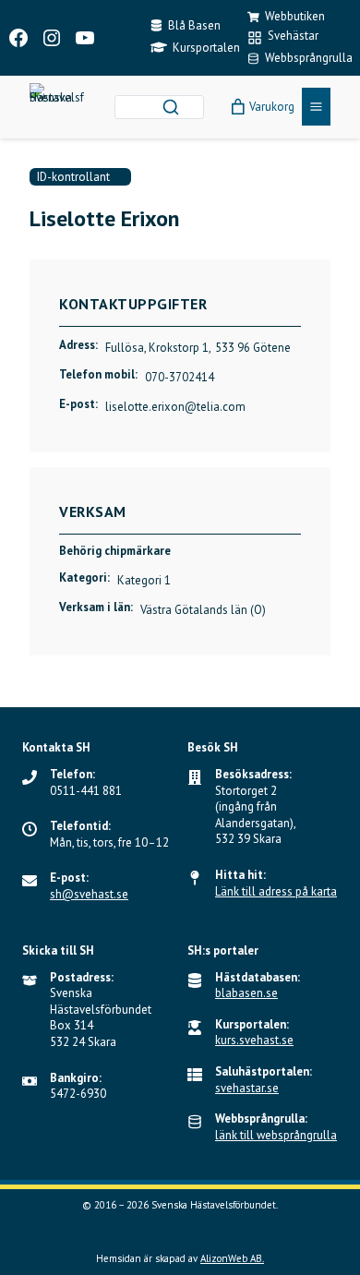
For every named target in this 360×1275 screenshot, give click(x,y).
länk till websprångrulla (276, 1135)
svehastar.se (247, 1088)
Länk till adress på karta (276, 891)
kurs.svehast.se (254, 1040)
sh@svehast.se (89, 894)
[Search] (171, 107)
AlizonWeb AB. (232, 1258)
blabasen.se (246, 993)
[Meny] (316, 107)
